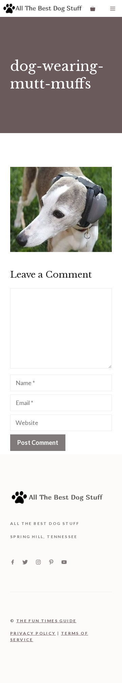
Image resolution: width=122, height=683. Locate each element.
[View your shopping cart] (93, 8)
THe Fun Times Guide (46, 620)
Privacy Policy (33, 633)
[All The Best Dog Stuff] (42, 8)
